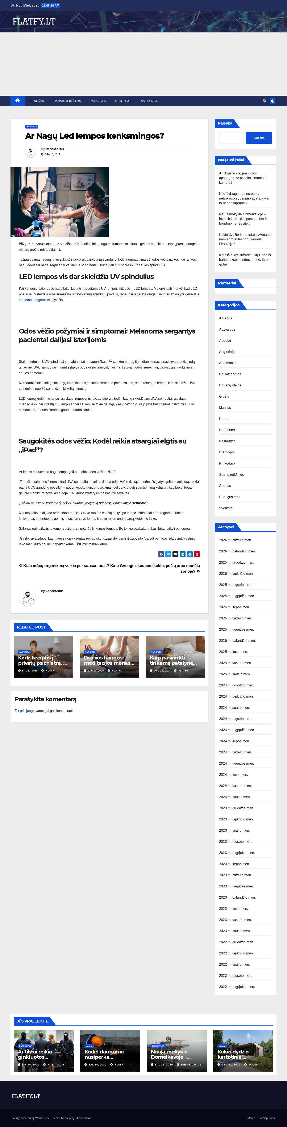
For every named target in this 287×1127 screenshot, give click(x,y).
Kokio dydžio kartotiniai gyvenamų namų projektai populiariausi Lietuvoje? (245, 239)
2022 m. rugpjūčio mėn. (237, 987)
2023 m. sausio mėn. (235, 931)
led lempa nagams (32, 300)
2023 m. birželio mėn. (235, 875)
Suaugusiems (229, 497)
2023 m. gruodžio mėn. (236, 808)
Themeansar (82, 1118)
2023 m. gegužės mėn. (236, 886)
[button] (264, 101)
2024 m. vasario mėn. (235, 786)
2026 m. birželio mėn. (235, 540)
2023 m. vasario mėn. (235, 920)
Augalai (225, 340)
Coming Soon (266, 1118)
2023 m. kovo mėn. (233, 908)
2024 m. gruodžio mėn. (236, 685)
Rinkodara (227, 463)
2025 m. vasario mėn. (235, 663)
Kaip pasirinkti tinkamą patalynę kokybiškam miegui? (175, 663)
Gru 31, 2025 (230, 1064)
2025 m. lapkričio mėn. (236, 573)
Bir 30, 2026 (30, 1064)
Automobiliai (228, 363)
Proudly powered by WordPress (30, 1118)
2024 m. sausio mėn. (235, 797)
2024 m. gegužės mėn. (236, 763)
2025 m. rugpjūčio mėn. (237, 596)
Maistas (98, 101)
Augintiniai (227, 352)
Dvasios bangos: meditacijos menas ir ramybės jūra (109, 663)
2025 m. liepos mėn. (234, 607)
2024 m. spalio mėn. (234, 707)
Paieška (225, 123)
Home (251, 1118)
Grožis (224, 396)
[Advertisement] (143, 64)
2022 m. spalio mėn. (234, 964)
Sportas (123, 101)
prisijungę (27, 711)
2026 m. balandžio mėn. (237, 551)
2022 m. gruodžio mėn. (236, 942)
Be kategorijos (230, 374)
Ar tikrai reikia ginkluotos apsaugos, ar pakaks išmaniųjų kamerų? (243, 178)
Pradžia (36, 101)
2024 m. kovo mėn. (233, 774)
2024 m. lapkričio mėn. (236, 696)
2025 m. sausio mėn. (235, 674)
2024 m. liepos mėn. (234, 741)
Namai (224, 419)
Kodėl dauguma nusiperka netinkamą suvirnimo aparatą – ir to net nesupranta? (244, 198)
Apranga (225, 318)
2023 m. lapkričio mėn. (236, 819)
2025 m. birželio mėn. (235, 618)
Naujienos (227, 430)
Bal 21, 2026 (164, 1064)
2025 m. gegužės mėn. (236, 629)
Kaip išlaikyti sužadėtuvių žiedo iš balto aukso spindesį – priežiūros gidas (245, 259)
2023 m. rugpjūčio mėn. (237, 853)
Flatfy (50, 670)
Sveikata (149, 101)
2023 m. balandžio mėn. (237, 897)
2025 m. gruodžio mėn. (236, 562)
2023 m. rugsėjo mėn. (235, 841)
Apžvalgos (227, 329)
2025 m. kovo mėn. (233, 652)
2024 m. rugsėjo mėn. (235, 719)
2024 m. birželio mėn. (235, 752)
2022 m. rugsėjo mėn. (235, 975)
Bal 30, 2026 (97, 1064)
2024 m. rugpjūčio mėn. (237, 730)
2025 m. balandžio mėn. (237, 640)
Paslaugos (227, 441)
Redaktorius (55, 149)
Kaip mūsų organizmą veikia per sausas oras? (65, 565)
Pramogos (227, 452)
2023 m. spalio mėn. (234, 830)
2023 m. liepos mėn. (234, 864)
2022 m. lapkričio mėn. (236, 953)
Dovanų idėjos (67, 101)
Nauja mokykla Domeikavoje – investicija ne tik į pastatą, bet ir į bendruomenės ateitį (244, 218)
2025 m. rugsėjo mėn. (235, 585)
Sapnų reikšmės (231, 474)
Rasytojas (55, 1064)
